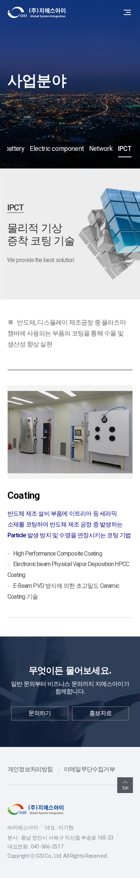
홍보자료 (100, 713)
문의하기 (39, 713)
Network (100, 148)
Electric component (57, 148)
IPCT (124, 148)
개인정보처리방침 (30, 769)
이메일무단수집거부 (89, 769)
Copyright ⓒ (21, 856)
